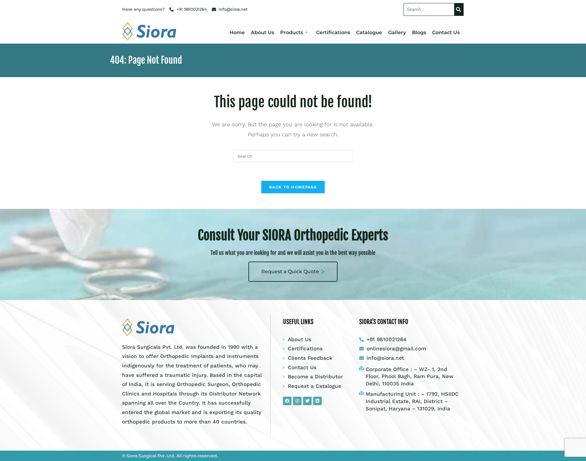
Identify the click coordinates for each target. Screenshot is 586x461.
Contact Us (446, 32)
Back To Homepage (293, 187)
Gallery (397, 32)
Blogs (419, 32)
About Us (262, 32)
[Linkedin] (317, 401)
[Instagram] (297, 401)
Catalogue (369, 32)
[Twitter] (307, 401)
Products (291, 32)
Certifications (333, 32)
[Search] (458, 9)
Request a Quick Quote (290, 271)
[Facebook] (287, 401)
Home (237, 32)
